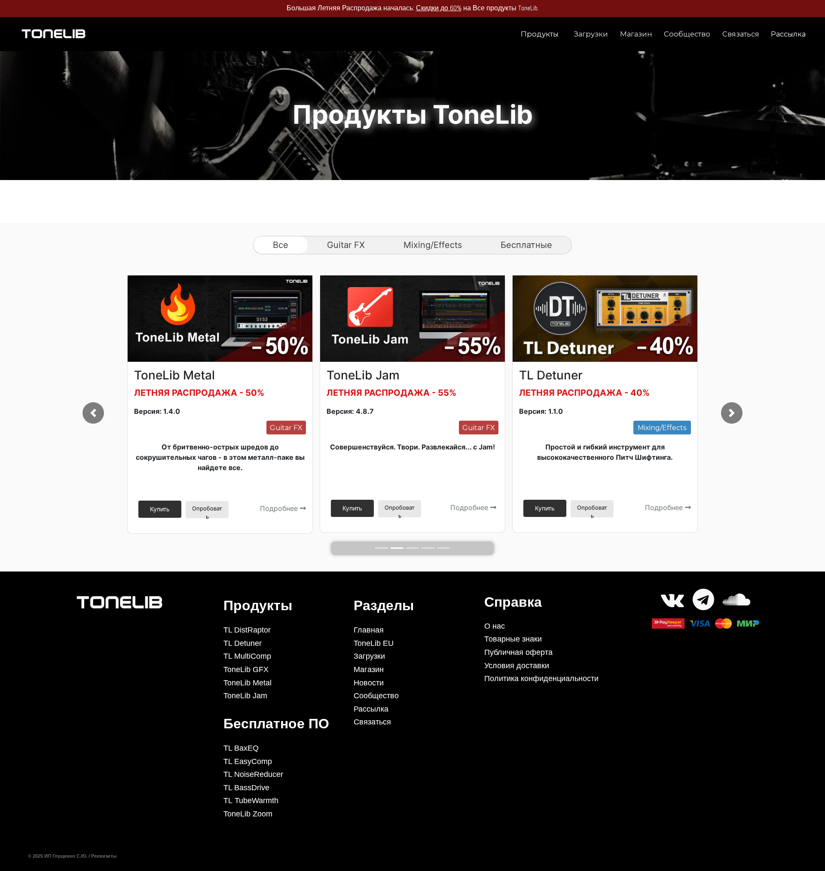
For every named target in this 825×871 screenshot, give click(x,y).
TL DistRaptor (247, 630)
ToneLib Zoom (247, 814)
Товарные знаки (513, 639)
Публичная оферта (518, 652)
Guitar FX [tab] (346, 245)
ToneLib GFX (246, 669)
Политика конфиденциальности (541, 678)
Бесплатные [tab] (526, 245)
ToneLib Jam (245, 695)
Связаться (740, 34)
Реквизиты (104, 856)
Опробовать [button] (207, 511)
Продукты (540, 34)
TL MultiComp (247, 656)
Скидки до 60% (388, 7)
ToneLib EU (374, 643)
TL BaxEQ (241, 748)
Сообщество (687, 34)
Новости (369, 682)
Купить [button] (160, 509)
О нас (494, 626)
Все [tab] (280, 245)
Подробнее (280, 508)
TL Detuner (242, 643)
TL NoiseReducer (253, 774)
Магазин (636, 34)
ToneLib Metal (247, 682)
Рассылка (788, 34)
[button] (93, 413)
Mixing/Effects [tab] (432, 245)
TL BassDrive (246, 787)
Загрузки (591, 34)
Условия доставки (516, 665)
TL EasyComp (247, 761)
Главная (369, 630)
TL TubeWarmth (250, 800)
